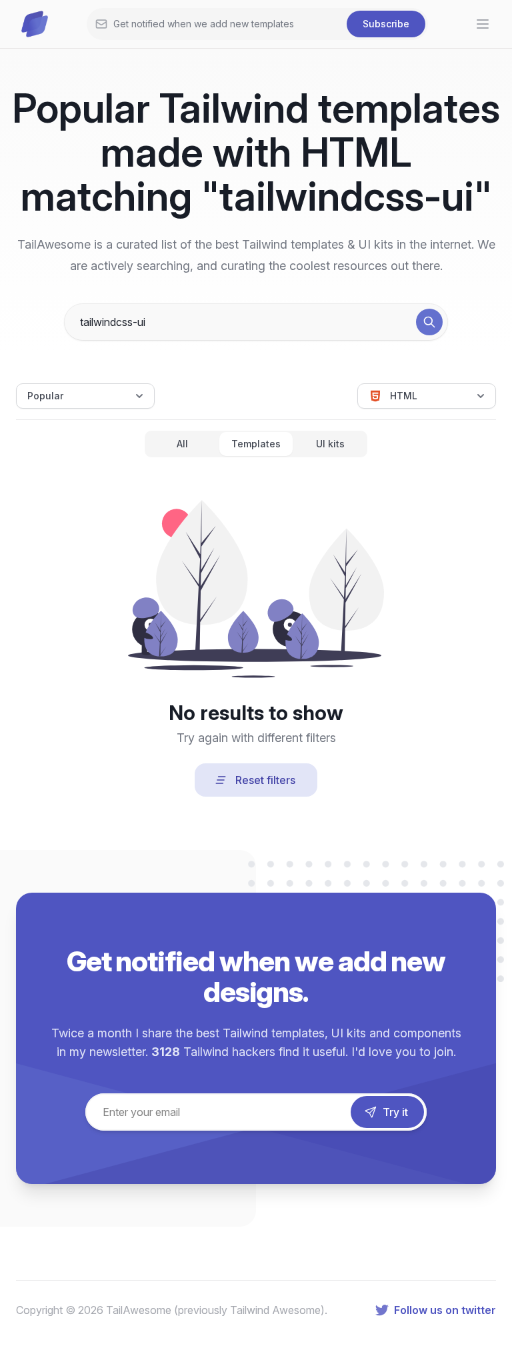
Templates (256, 443)
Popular (45, 395)
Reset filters (265, 780)
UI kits (330, 443)
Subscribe (386, 23)
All (182, 443)
